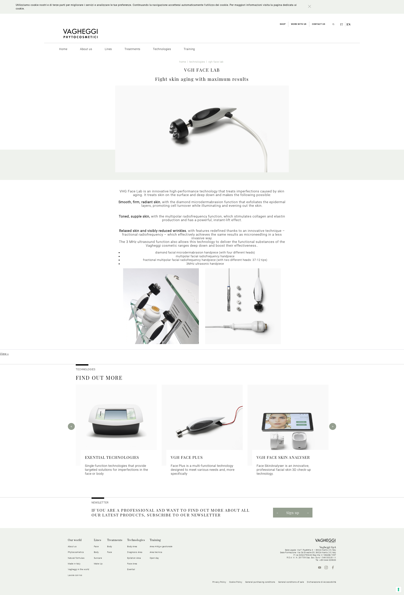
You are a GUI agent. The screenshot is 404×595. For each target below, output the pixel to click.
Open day (154, 558)
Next (332, 426)
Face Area (132, 563)
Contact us (318, 24)
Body (109, 546)
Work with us (298, 24)
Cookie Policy (235, 582)
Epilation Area (134, 558)
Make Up (98, 563)
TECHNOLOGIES (85, 369)
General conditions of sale (291, 582)
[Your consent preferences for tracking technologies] (398, 589)
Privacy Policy (219, 582)
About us (72, 546)
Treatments (114, 540)
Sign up (292, 512)
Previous (71, 426)
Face (109, 552)
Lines (97, 540)
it (342, 24)
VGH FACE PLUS (187, 457)
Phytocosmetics (76, 552)
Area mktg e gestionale (161, 546)
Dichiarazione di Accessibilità (321, 582)
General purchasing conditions (260, 582)
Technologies (136, 540)
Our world (75, 540)
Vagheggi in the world (78, 569)
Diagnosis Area (134, 552)
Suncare (98, 558)
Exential (131, 569)
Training (155, 540)
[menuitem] (63, 49)
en (349, 24)
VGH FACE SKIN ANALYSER (283, 457)
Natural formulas (76, 558)
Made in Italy (74, 563)
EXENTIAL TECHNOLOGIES (112, 457)
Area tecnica (156, 552)
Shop (283, 24)
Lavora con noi (75, 575)
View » (4, 353)
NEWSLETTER (100, 502)
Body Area (132, 546)
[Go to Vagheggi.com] (80, 35)
